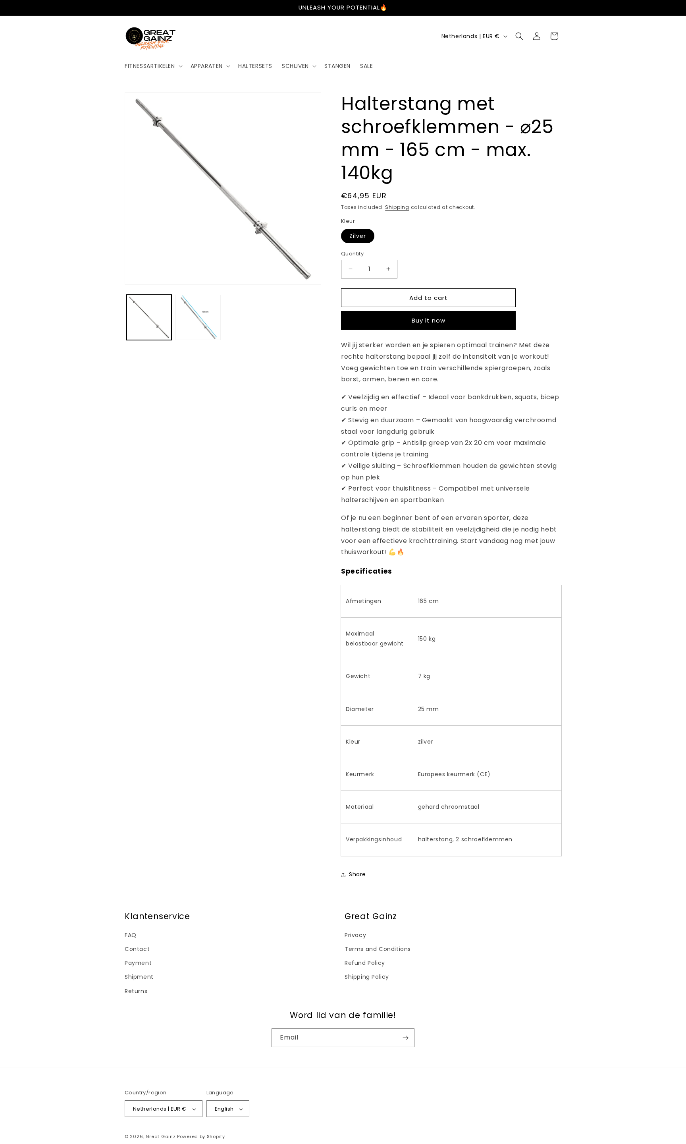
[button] (153, 66)
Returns (136, 991)
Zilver (357, 236)
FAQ (131, 935)
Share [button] (357, 874)
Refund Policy (365, 963)
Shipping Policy (367, 977)
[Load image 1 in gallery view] (149, 317)
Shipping (397, 207)
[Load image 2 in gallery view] (197, 317)
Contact (137, 949)
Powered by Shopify (201, 1137)
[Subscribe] (405, 1037)
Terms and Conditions (378, 949)
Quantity (352, 253)
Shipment (139, 977)
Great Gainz (161, 1137)
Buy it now (428, 320)
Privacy (355, 935)
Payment (138, 963)
